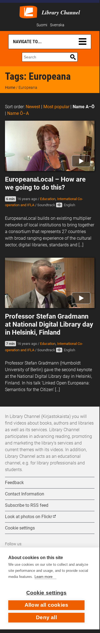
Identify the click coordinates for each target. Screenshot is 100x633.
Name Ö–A (18, 113)
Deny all (46, 617)
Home (10, 87)
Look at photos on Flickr (28, 516)
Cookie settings (46, 593)
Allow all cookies (46, 605)
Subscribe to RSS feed (26, 505)
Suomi (41, 25)
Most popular (56, 106)
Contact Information (24, 494)
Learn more (43, 577)
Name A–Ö (83, 106)
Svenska (57, 25)
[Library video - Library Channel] (28, 11)
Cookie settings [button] (20, 528)
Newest (33, 106)
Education (48, 199)
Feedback (14, 482)
